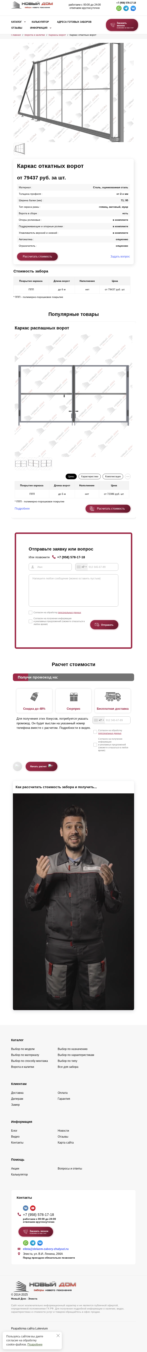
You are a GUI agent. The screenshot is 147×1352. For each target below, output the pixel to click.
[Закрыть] (58, 1335)
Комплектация (113, 476)
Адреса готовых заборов (74, 22)
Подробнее (34, 1344)
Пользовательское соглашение (32, 1337)
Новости (63, 1130)
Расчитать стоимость (111, 508)
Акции (15, 1168)
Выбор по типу (67, 1060)
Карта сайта (66, 1142)
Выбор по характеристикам (76, 1054)
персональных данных (69, 612)
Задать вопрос (120, 256)
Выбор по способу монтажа (29, 1060)
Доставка (17, 1092)
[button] (15, 314)
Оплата (63, 1092)
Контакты (17, 1142)
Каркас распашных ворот (42, 327)
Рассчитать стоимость (37, 256)
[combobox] (81, 567)
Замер (15, 1104)
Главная (16, 34)
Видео (15, 1136)
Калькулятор (40, 22)
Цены (71, 476)
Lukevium (41, 1328)
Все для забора (68, 1066)
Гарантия (64, 1098)
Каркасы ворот (57, 34)
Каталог (16, 22)
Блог (14, 1130)
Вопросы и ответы (70, 1168)
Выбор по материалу (25, 1054)
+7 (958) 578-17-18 (126, 3)
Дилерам (17, 1098)
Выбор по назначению (72, 1049)
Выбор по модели (23, 1049)
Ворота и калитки (35, 34)
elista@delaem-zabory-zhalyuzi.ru (46, 1248)
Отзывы (16, 28)
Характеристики (89, 476)
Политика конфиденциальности (32, 1333)
